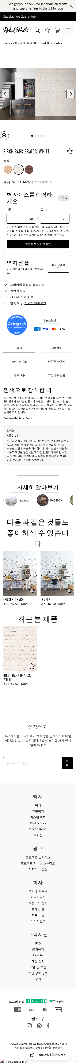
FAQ (38, 943)
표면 (22, 43)
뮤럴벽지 (38, 811)
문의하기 (38, 949)
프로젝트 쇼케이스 (38, 857)
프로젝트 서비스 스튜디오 (38, 863)
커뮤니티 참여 (38, 903)
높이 (54, 214)
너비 (20, 214)
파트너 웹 (38, 915)
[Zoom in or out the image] (4, 135)
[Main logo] (16, 30)
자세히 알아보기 (35, 303)
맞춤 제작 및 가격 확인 (38, 244)
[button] (47, 30)
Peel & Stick (38, 823)
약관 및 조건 (38, 967)
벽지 (38, 805)
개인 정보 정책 (38, 973)
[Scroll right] (67, 573)
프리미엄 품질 (19, 361)
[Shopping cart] (57, 30)
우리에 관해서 (38, 891)
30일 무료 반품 (56, 375)
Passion (13, 435)
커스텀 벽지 (38, 817)
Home (7, 43)
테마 (15, 43)
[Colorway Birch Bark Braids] (8, 169)
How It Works (57, 361)
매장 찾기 (38, 961)
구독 (67, 763)
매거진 (38, 835)
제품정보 (57, 348)
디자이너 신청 (38, 869)
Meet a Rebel (38, 829)
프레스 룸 (38, 909)
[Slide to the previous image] (5, 94)
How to (38, 955)
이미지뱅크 (38, 921)
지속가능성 (38, 897)
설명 (19, 348)
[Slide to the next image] (70, 94)
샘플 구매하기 (58, 266)
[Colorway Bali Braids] (29, 169)
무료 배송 (19, 375)
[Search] (37, 30)
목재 (29, 43)
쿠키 (38, 979)
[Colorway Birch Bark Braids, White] (19, 169)
